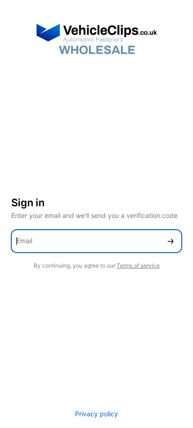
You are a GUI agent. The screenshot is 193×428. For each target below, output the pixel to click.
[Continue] (170, 241)
